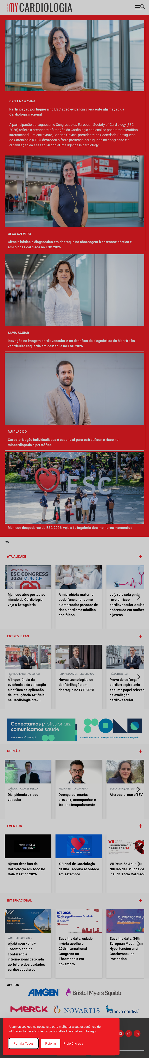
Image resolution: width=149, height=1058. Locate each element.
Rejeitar (50, 1043)
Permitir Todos (24, 1043)
